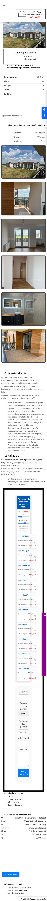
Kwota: (23, 513)
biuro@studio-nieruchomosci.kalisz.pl (30, 818)
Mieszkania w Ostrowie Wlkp (19, 887)
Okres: (23, 520)
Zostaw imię (24, 692)
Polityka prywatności (37, 831)
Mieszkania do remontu (14, 793)
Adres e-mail (23, 738)
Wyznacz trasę (11, 874)
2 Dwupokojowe (14, 799)
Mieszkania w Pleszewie (17, 890)
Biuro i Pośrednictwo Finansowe (17, 814)
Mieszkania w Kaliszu (16, 893)
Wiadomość (23, 749)
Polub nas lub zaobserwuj (35, 824)
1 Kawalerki (12, 796)
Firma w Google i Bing (37, 828)
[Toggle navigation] (23, 6)
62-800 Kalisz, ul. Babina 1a (35, 821)
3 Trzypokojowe (14, 802)
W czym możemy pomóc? (23, 706)
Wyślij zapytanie (24, 773)
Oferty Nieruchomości (13, 884)
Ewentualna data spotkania (23, 724)
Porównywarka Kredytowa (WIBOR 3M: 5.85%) (24, 503)
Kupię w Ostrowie (15, 805)
